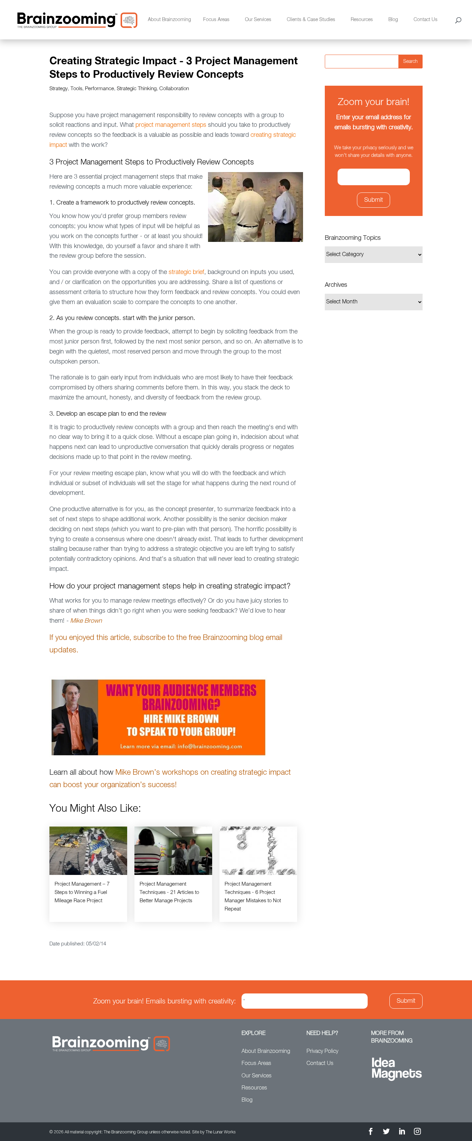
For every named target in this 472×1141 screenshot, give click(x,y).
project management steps (170, 125)
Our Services (258, 19)
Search (410, 61)
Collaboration (174, 88)
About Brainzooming (169, 19)
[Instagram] (417, 1133)
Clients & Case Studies (311, 19)
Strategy (58, 88)
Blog (393, 19)
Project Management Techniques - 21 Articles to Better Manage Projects (169, 892)
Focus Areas (216, 19)
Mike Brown (86, 621)
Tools (76, 88)
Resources (362, 19)
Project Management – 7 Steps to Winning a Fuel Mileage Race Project (82, 892)
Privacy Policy (322, 1051)
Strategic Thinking (137, 88)
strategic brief (186, 272)
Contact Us (425, 19)
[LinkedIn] (401, 1133)
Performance (99, 88)
